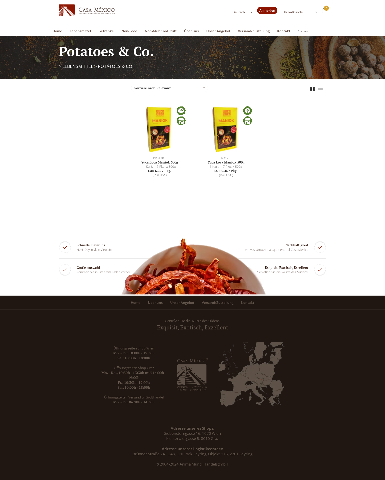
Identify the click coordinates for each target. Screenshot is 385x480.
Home (57, 31)
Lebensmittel (80, 31)
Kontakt (283, 31)
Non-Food (129, 31)
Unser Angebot (218, 31)
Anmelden (267, 10)
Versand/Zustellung (254, 31)
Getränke (106, 31)
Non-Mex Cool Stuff (160, 31)
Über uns (191, 31)
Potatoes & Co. (115, 66)
